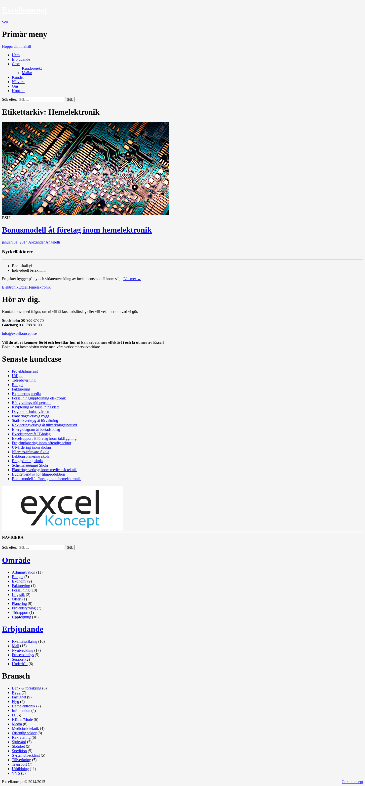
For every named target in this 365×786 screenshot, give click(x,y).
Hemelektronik (39, 287)
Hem (16, 55)
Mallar (27, 73)
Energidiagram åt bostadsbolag (36, 429)
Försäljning (21, 590)
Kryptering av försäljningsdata (35, 407)
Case (16, 64)
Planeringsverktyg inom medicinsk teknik (44, 470)
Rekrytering (21, 737)
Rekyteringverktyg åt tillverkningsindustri (44, 425)
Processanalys (23, 655)
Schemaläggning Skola (30, 465)
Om (15, 86)
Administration (23, 572)
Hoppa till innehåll (16, 46)
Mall (15, 646)
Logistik (18, 594)
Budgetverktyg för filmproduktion (38, 474)
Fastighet (19, 697)
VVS (16, 773)
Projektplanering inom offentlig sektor (41, 443)
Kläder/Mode (22, 719)
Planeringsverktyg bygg (30, 416)
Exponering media (26, 394)
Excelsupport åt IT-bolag (31, 434)
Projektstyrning (24, 608)
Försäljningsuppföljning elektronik (39, 398)
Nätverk (18, 82)
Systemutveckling (26, 755)
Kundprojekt (32, 68)
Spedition (19, 751)
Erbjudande (21, 59)
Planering (19, 603)
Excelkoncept (24, 9)
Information (21, 710)
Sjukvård (19, 742)
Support (18, 659)
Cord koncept (352, 782)
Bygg (16, 692)
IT (14, 715)
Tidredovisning (24, 380)
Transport (19, 764)
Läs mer (132, 279)
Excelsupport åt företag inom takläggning (44, 438)
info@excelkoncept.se (19, 333)
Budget (17, 385)
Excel (22, 287)
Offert (16, 599)
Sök (5, 22)
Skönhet (18, 746)
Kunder (18, 77)
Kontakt (18, 91)
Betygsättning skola (27, 461)
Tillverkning (21, 760)
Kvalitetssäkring (24, 641)
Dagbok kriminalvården (30, 411)
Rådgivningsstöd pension (31, 402)
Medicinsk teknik (25, 728)
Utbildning (20, 769)
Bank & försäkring (26, 688)
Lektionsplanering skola (30, 456)
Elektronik (10, 287)
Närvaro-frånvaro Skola (30, 452)
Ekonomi (19, 581)
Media (17, 724)
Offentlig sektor (24, 733)
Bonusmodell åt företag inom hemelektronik (77, 229)
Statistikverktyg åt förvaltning (35, 420)
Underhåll (20, 664)
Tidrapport (20, 612)
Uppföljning (21, 617)
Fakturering (21, 389)
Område (16, 560)
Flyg (15, 701)
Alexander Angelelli (44, 242)
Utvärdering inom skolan (31, 447)
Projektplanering (25, 371)
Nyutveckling (22, 650)
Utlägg (17, 376)
